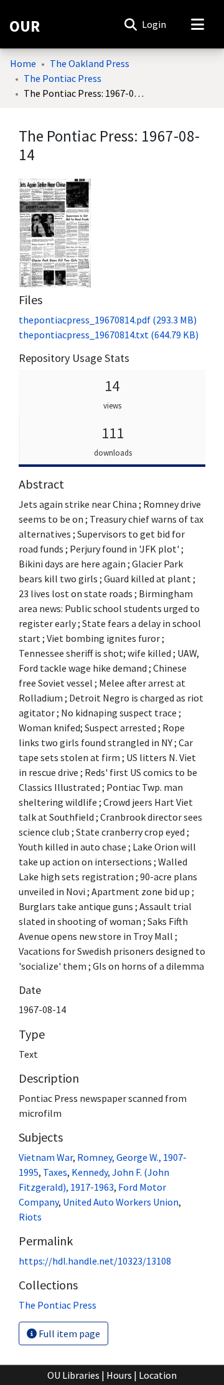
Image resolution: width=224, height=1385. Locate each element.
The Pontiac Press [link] (62, 78)
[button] (130, 24)
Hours (119, 1375)
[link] (108, 320)
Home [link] (23, 63)
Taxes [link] (55, 1172)
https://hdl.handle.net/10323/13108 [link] (95, 1261)
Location (158, 1375)
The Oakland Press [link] (89, 63)
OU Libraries (73, 1375)
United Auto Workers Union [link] (121, 1202)
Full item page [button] (68, 1333)
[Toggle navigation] (197, 24)
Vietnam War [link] (46, 1157)
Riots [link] (30, 1217)
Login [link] (154, 24)
